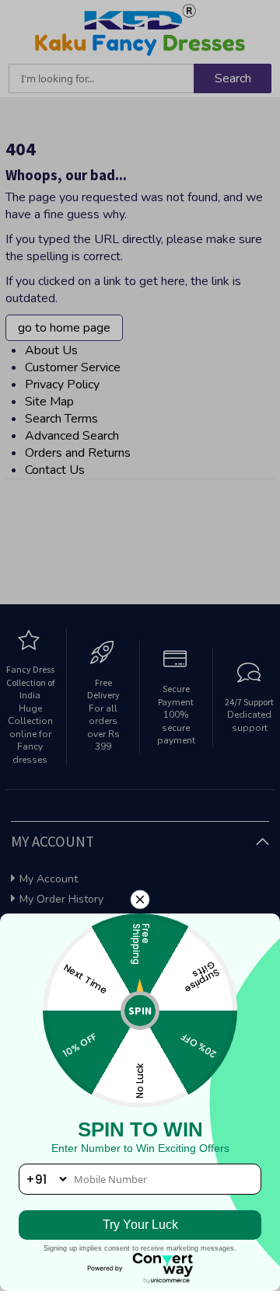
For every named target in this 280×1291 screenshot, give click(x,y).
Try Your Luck (140, 1224)
